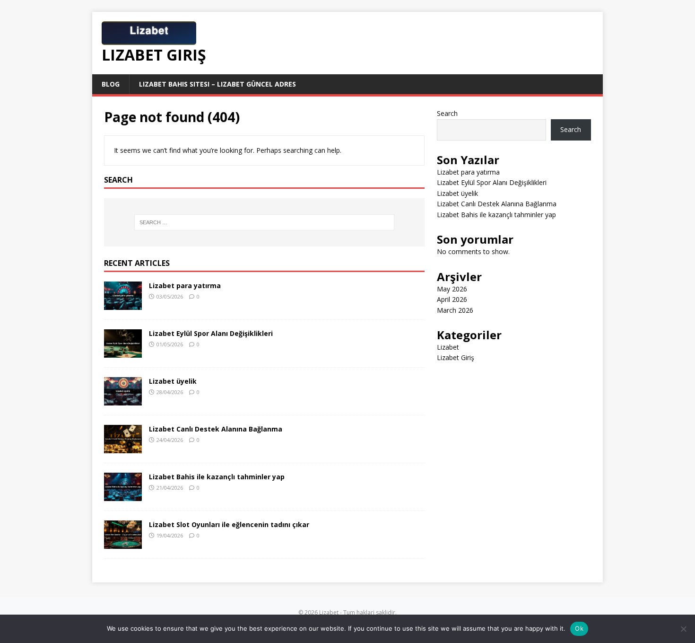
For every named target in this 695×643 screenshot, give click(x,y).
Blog (111, 83)
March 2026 (455, 310)
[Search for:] (264, 222)
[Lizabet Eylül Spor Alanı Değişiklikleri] (123, 351)
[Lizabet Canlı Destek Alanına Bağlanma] (123, 447)
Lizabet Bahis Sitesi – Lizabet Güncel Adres (217, 83)
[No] (683, 629)
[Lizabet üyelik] (123, 399)
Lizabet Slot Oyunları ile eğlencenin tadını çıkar (229, 524)
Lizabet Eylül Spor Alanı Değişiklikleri (211, 333)
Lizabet (448, 347)
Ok (579, 628)
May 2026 (452, 288)
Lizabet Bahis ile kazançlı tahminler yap (217, 476)
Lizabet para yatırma (185, 285)
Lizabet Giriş (455, 357)
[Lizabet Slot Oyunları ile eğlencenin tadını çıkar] (123, 543)
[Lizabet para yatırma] (123, 303)
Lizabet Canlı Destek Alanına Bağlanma (215, 428)
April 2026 (452, 299)
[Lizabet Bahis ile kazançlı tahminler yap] (123, 495)
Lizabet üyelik (173, 381)
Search (447, 113)
